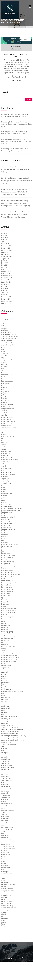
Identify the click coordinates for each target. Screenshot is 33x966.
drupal (3, 466)
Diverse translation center (10, 201)
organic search (6, 666)
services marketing (7, 829)
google (3, 502)
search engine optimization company (13, 736)
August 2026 (5, 233)
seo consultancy (6, 765)
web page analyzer (7, 891)
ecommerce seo (6, 472)
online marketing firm (8, 661)
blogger (3, 394)
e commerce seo (6, 468)
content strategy (6, 424)
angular (3, 362)
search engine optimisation (10, 731)
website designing (7, 906)
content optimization (8, 421)
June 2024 (4, 288)
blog (2, 390)
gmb (2, 498)
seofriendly (5, 816)
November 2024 (6, 278)
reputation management (9, 717)
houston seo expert (7, 557)
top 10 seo (4, 857)
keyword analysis (7, 581)
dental (3, 438)
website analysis (6, 901)
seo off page (5, 776)
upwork (3, 870)
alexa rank (4, 353)
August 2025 (5, 259)
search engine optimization (10, 734)
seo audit (4, 757)
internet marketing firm (9, 576)
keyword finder (6, 585)
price (3, 685)
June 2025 (4, 263)
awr (2, 370)
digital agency (5, 455)
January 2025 (5, 274)
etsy (2, 485)
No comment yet (17, 49)
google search (6, 528)
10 (2, 317)
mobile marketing (7, 638)
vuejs (3, 880)
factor (3, 487)
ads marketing (6, 332)
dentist (3, 445)
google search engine (8, 532)
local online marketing (8, 608)
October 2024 (5, 280)
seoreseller (5, 819)
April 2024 (4, 293)
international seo (7, 570)
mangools (4, 627)
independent (5, 564)
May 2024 (4, 290)
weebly (3, 912)
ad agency (4, 328)
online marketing (7, 653)
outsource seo (6, 670)
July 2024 (4, 286)
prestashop (5, 683)
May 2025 (4, 265)
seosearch (4, 821)
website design (6, 903)
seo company (5, 763)
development (5, 453)
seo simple (4, 793)
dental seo (4, 443)
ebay (2, 470)
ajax (2, 349)
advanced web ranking (8, 334)
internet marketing (7, 572)
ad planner (5, 330)
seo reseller (5, 785)
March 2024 (5, 295)
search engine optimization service (12, 740)
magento (4, 621)
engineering (5, 481)
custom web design (7, 436)
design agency (6, 451)
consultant (4, 415)
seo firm (4, 772)
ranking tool (5, 706)
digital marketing (6, 457)
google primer (6, 525)
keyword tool (5, 593)
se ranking (4, 721)
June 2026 (4, 237)
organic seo (5, 668)
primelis (4, 687)
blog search (5, 392)
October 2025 (5, 254)
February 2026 (6, 246)
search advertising (7, 725)
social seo (4, 850)
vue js (3, 878)
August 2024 (5, 284)
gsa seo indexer (6, 547)
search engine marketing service (12, 729)
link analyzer (5, 600)
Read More (16, 81)
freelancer (4, 496)
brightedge (5, 400)
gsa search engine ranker (9, 545)
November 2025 (6, 252)
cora (2, 432)
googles (4, 536)
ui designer (5, 865)
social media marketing (9, 846)
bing (2, 385)
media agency (5, 634)
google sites (5, 534)
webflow (4, 897)
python (3, 695)
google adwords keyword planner (12, 508)
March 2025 (5, 269)
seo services (5, 791)
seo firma (4, 774)
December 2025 (6, 250)
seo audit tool (5, 759)
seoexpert (4, 814)
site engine (5, 838)
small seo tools (6, 840)
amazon (4, 356)
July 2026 (4, 235)
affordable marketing (8, 343)
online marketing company (10, 659)
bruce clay (4, 402)
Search (5, 92)
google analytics (6, 513)
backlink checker (6, 375)
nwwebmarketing (17, 46)
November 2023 (6, 303)
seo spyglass (5, 797)
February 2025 (6, 271)
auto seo (4, 364)
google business (6, 515)
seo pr (3, 782)
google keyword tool (8, 517)
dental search (5, 440)
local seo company (7, 617)
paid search (5, 676)
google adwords (6, 506)
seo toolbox (5, 806)
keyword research (7, 589)
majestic (4, 623)
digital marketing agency (9, 460)
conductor (4, 411)
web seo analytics (7, 893)
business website (7, 404)
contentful (4, 430)
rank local (4, 700)
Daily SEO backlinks (7, 178)
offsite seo (4, 651)
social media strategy (8, 848)
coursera (4, 434)
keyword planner (6, 587)
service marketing (7, 827)
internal (4, 568)
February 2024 (6, 297)
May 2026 (4, 240)
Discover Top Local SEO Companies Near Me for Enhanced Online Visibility (16, 169)
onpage (3, 664)
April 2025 (4, 267)
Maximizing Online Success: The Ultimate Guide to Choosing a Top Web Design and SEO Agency (16, 124)
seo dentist (5, 770)
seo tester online (6, 804)
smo (2, 842)
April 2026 (4, 242)
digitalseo (4, 464)
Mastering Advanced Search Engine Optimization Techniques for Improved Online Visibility (16, 141)
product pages (6, 689)
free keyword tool (7, 494)
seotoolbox (5, 823)
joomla (3, 579)
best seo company (7, 381)
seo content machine (8, 768)
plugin (3, 678)
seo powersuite (6, 780)
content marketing (7, 419)
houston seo (5, 553)
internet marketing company (10, 574)
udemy (3, 863)
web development (7, 889)
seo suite (4, 802)
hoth (2, 551)
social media (5, 844)
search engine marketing (9, 727)
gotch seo (4, 538)
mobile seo (5, 640)
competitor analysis (7, 409)
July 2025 (4, 261)
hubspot (4, 559)
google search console (8, 530)
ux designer (5, 872)
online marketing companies (10, 657)
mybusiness (5, 644)
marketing (4, 630)
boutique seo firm (7, 396)
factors (3, 489)
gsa (2, 540)
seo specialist (5, 795)
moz (2, 642)
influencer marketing (8, 566)
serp (2, 825)
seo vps (3, 808)
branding (4, 398)
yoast (3, 925)
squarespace (5, 853)
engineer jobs (5, 479)
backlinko (4, 377)
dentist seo (5, 447)
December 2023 (6, 301)
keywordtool (5, 596)
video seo (4, 876)
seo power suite (6, 778)
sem (2, 746)
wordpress (4, 918)
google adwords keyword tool (11, 511)
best (2, 379)
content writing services (9, 428)
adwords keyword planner (10, 336)
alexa (3, 351)
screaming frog (6, 719)
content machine (7, 417)
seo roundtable (6, 789)
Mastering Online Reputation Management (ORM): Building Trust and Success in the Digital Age (14, 191)
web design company (8, 884)
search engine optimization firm (11, 738)
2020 (2, 324)
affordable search (7, 345)
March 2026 (5, 244)
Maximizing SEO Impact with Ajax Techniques (16, 55)
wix (2, 916)
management (5, 625)
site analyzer (5, 836)
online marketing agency (9, 655)
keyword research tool (8, 591)
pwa (2, 693)
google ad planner (7, 504)
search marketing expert (9, 744)
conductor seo (6, 413)
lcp (2, 598)
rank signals (5, 702)
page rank (4, 672)
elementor (4, 477)
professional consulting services (12, 691)
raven (3, 710)
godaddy (4, 500)
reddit (3, 714)
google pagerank (6, 523)
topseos (4, 859)
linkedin (4, 606)
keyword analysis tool (8, 583)
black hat (4, 387)
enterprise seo (6, 483)
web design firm (6, 887)
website (3, 899)
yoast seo (4, 927)
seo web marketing (7, 810)
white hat (4, 914)
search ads (5, 723)
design (3, 449)
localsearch (5, 619)
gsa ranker (4, 542)
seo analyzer (5, 755)
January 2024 (5, 299)
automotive (5, 366)
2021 (2, 326)
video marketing (6, 874)
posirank (4, 680)
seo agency (5, 753)
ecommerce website (8, 474)
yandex (3, 923)
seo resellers (5, 787)
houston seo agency (8, 555)
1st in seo (4, 319)
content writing (6, 426)
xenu (3, 920)
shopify (3, 831)
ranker (3, 704)
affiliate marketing (7, 341)
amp (2, 358)
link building (5, 602)
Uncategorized (6, 867)
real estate (4, 712)
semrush (4, 748)
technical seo (5, 855)
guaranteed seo (6, 549)
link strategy (5, 604)
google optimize (6, 521)
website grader (6, 910)
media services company (9, 636)
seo (2, 751)
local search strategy (8, 613)
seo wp (3, 812)
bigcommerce (5, 383)
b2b (2, 373)
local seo (4, 615)
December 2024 (6, 276)
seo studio (4, 799)
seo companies (6, 761)
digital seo (4, 462)
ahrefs (3, 347)
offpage (3, 649)
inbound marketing (7, 562)
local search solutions (8, 610)
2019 (2, 322)
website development (8, 908)
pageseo (4, 674)
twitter (3, 861)
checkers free (5, 407)
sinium (3, 833)
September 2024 (6, 282)
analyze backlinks (7, 360)
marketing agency (7, 632)
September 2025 (6, 257)
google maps (5, 519)
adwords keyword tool (8, 339)
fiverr (3, 491)
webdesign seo (6, 895)
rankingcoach (5, 708)
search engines (6, 742)
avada (3, 368)
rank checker (5, 697)
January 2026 (5, 248)
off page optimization (8, 647)
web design (5, 882)
